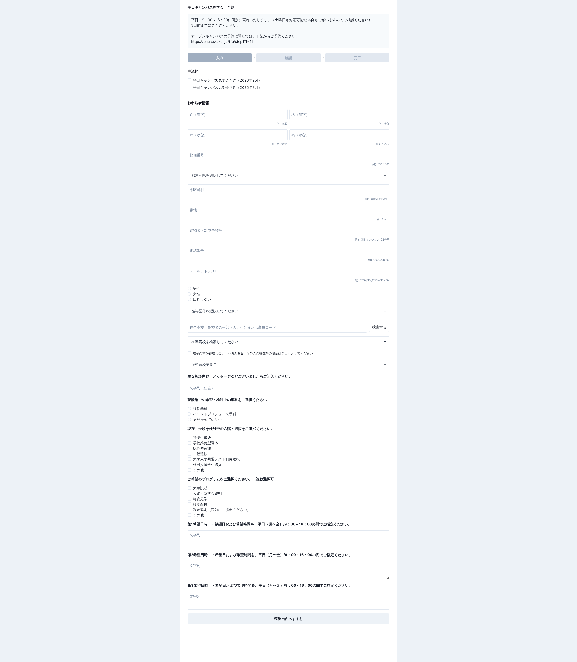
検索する (379, 327)
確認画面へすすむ (288, 618)
